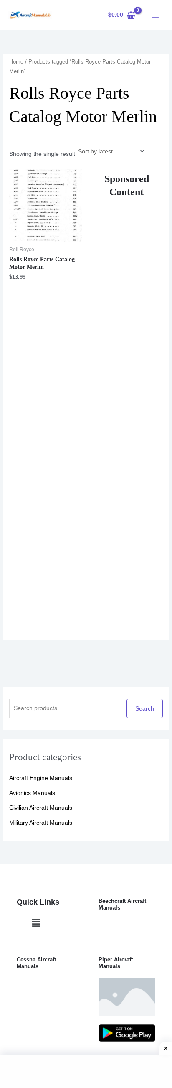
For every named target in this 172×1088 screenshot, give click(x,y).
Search (144, 708)
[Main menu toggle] (155, 15)
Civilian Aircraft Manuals (40, 807)
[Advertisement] (127, 411)
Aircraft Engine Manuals (40, 778)
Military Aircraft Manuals (40, 822)
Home (16, 62)
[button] (36, 923)
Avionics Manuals (32, 793)
